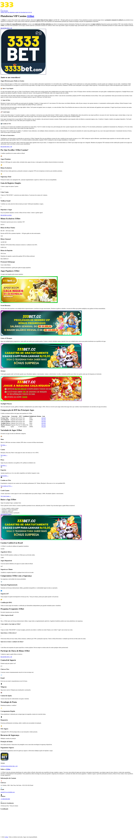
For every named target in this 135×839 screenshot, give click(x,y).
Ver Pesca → (4, 465)
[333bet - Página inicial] (13, 8)
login (6, 12)
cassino (17, 12)
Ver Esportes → (4, 475)
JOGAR (43, 418)
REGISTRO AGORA (6, 215)
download (23, 12)
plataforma (12, 12)
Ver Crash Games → (6, 496)
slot (8, 12)
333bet (30, 16)
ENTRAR (3, 766)
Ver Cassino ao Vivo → (6, 486)
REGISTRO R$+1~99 (6, 28)
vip (31, 12)
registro (2, 12)
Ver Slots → (4, 445)
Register (6, 11)
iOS (2, 514)
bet (19, 12)
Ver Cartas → (4, 455)
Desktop (9, 514)
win (29, 12)
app (27, 12)
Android (5, 514)
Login (2, 11)
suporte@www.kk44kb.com (8, 792)
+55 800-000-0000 (5, 799)
